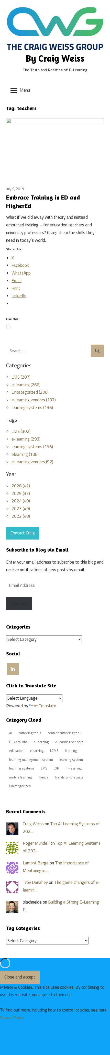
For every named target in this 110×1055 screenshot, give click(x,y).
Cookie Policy (12, 1017)
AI (10, 732)
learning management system (31, 759)
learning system (71, 759)
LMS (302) (21, 431)
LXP (56, 768)
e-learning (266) (26, 384)
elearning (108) (25, 454)
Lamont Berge (36, 863)
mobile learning (20, 777)
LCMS (54, 750)
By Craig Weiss (55, 58)
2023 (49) (21, 508)
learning (71, 750)
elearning (37, 750)
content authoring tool (64, 732)
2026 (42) (21, 485)
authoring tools (29, 732)
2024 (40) (21, 501)
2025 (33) (21, 493)
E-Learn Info (18, 741)
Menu (25, 90)
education (16, 750)
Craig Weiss (33, 823)
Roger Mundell (36, 843)
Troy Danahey (35, 882)
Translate (47, 705)
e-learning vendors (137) (34, 400)
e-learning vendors (69, 741)
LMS (44, 768)
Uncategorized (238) (30, 392)
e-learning (41, 741)
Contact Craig (22, 533)
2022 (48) (21, 516)
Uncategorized (20, 785)
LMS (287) (21, 377)
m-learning (73, 768)
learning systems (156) (32, 446)
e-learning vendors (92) (32, 461)
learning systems (22, 768)
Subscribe (19, 603)
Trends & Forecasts (69, 777)
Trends (43, 777)
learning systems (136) (32, 407)
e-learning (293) (26, 439)
